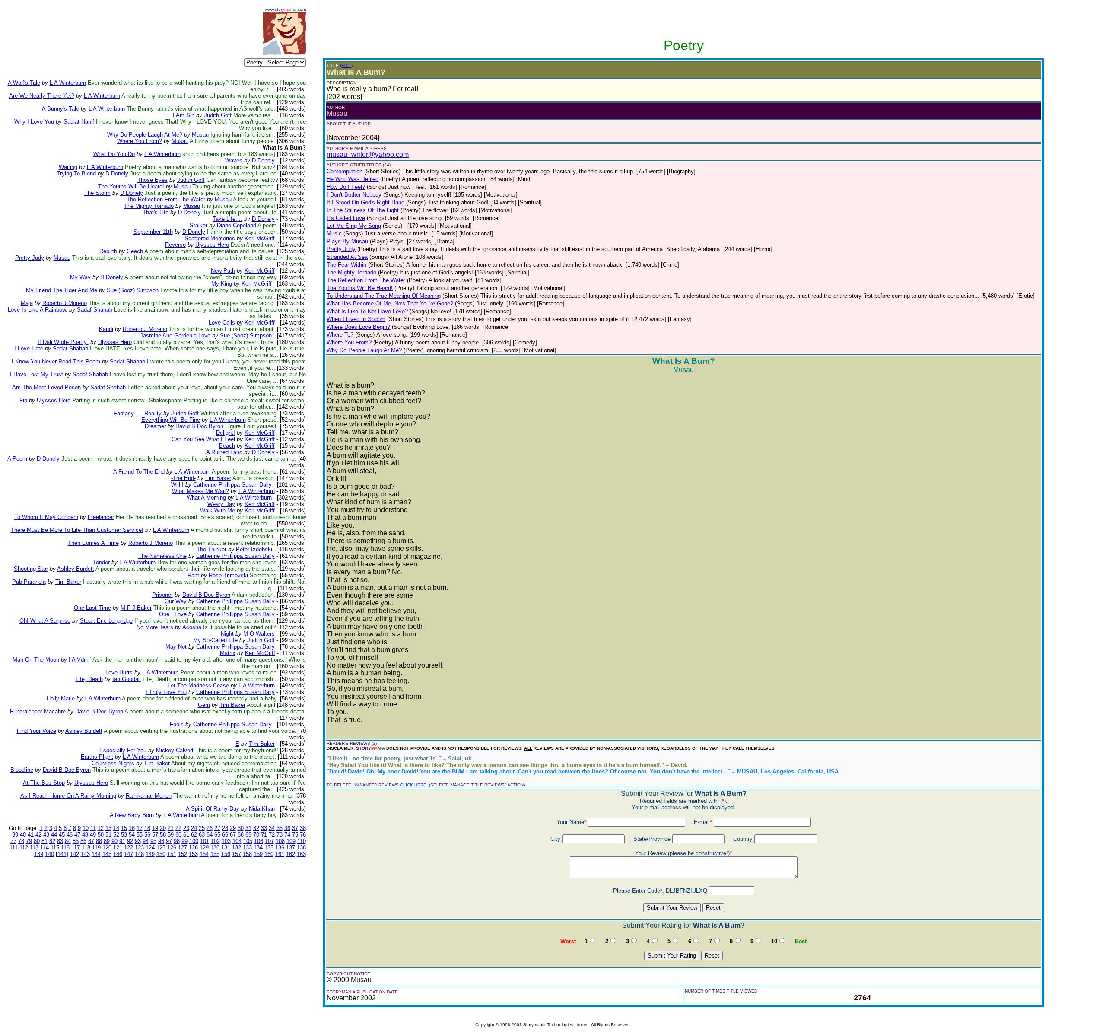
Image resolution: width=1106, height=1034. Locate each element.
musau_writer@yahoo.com (368, 154)
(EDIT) (346, 65)
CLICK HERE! (414, 785)
